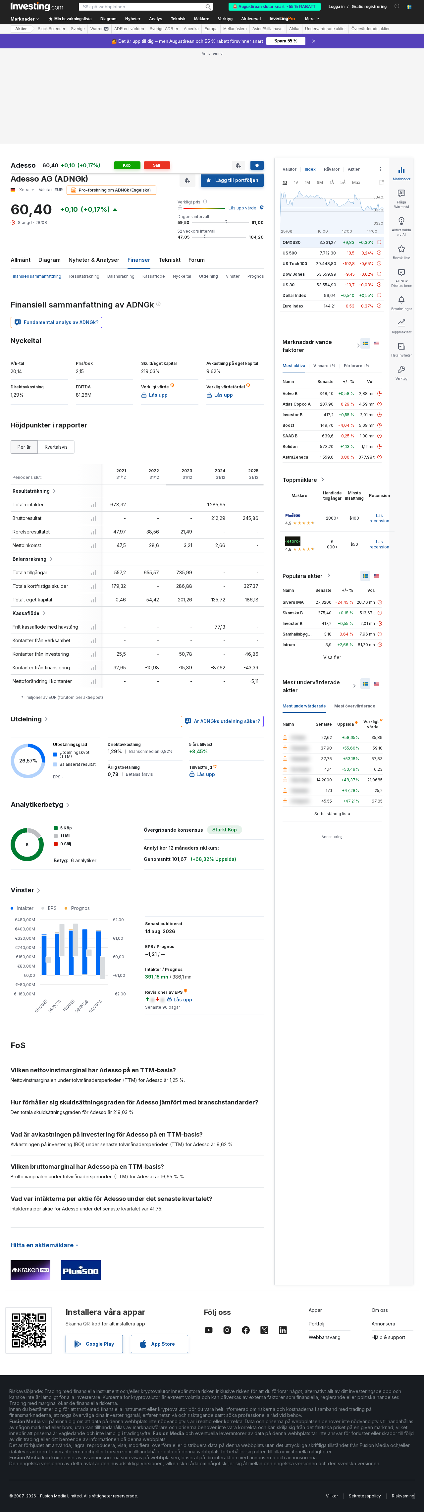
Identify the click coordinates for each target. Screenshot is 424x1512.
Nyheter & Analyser (94, 259)
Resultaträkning (84, 276)
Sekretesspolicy (365, 1495)
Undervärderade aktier (325, 29)
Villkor (332, 1495)
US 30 (288, 284)
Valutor (289, 169)
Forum (196, 259)
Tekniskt (169, 259)
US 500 (290, 252)
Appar (315, 1310)
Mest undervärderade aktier (311, 686)
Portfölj (316, 1323)
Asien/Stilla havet (268, 29)
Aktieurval (251, 19)
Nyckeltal (182, 276)
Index (310, 169)
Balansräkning (120, 276)
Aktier (21, 29)
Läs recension (379, 518)
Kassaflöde (153, 276)
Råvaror (332, 169)
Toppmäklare (300, 479)
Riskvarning (403, 1495)
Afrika (294, 29)
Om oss (380, 1310)
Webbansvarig (325, 1337)
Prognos (255, 276)
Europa (211, 29)
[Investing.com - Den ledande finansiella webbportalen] (37, 6)
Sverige (78, 29)
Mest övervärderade (354, 705)
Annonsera (383, 1323)
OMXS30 (291, 242)
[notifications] (397, 6)
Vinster (232, 276)
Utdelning (208, 276)
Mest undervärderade (304, 705)
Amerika (191, 29)
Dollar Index (294, 295)
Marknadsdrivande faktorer (307, 345)
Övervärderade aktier (370, 29)
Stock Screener (51, 29)
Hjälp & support (388, 1337)
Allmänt (20, 259)
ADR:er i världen (129, 29)
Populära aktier (303, 575)
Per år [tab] (24, 447)
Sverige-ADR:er (164, 29)
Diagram (49, 259)
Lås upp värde (242, 207)
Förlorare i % (356, 365)
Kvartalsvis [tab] (56, 447)
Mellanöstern (235, 29)
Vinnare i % (324, 365)
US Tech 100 (295, 263)
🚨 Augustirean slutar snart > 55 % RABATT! (275, 6)
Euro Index (293, 305)
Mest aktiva (294, 365)
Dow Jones (294, 273)
